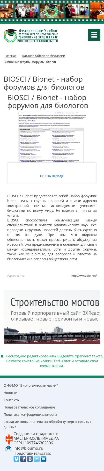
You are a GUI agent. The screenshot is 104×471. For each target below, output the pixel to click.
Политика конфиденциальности (30, 414)
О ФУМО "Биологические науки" (31, 385)
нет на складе (52, 176)
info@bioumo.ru (28, 448)
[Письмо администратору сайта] (8, 448)
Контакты (12, 400)
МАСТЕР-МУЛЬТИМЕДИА (36, 438)
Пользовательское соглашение (29, 407)
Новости (10, 392)
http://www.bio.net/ (84, 276)
